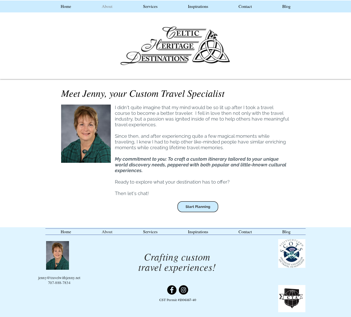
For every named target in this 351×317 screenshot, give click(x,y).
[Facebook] (171, 290)
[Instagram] (183, 290)
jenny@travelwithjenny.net (59, 277)
